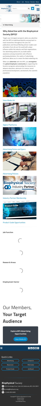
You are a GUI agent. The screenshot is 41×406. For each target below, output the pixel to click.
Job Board (31, 369)
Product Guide (10, 369)
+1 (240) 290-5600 (9, 392)
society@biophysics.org (11, 389)
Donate (32, 2)
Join (23, 2)
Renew (27, 2)
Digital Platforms (10, 124)
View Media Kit (9, 100)
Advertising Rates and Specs (14, 149)
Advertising (10, 361)
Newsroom (10, 365)
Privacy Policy (20, 398)
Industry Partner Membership (14, 198)
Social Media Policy (20, 401)
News (37, 2)
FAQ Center (31, 365)
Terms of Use (20, 400)
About (18, 2)
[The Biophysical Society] (7, 8)
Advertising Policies (10, 173)
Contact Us (31, 361)
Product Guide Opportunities (14, 222)
